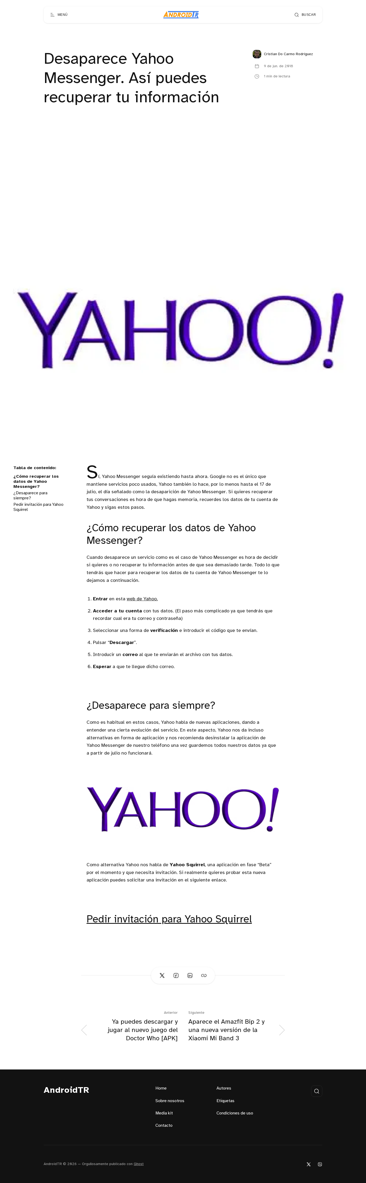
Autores (223, 1088)
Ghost (139, 1164)
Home (161, 1088)
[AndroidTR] (181, 15)
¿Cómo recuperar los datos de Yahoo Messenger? (36, 481)
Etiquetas (225, 1101)
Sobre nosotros (169, 1101)
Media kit (164, 1113)
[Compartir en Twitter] (162, 975)
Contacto (164, 1125)
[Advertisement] (183, 178)
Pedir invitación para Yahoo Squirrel (169, 919)
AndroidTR (66, 1090)
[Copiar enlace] (204, 975)
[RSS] (320, 1164)
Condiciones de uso (234, 1113)
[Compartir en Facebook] (176, 975)
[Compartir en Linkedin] (190, 975)
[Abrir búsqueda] (316, 1091)
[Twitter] (308, 1164)
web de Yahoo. (142, 599)
